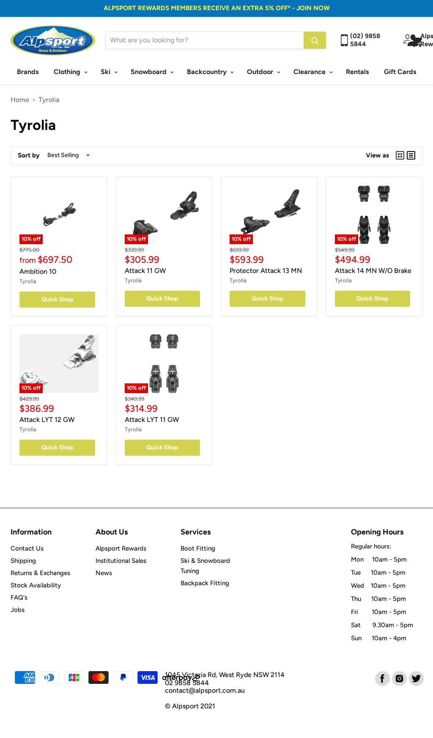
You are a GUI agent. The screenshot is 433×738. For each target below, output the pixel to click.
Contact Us (27, 548)
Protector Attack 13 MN (266, 271)
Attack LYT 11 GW (152, 420)
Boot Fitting (198, 548)
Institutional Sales (121, 561)
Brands (27, 72)
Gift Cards (400, 72)
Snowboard (149, 72)
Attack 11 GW (145, 271)
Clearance (310, 72)
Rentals (357, 72)
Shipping (23, 561)
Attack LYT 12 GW (46, 420)
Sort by (29, 155)
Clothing (68, 72)
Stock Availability (36, 585)
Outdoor (261, 72)
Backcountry (207, 72)
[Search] (315, 40)
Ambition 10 (37, 271)
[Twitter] (415, 677)
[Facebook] (381, 677)
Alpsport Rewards (121, 548)
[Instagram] (398, 677)
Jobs (18, 610)
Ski (106, 72)
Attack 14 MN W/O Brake (373, 271)
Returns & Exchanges (40, 573)
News (104, 573)
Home (20, 100)
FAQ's (19, 597)
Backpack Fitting (205, 583)
